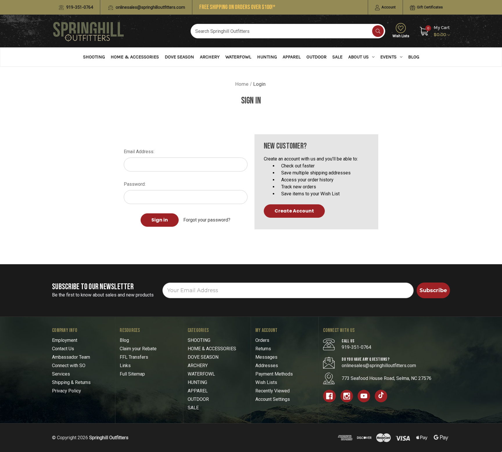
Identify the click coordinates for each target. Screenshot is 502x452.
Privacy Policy (66, 391)
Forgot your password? (206, 220)
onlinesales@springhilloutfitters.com (149, 7)
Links (125, 365)
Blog (413, 57)
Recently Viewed (272, 391)
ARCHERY (210, 57)
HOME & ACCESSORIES (135, 57)
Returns (263, 348)
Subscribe (433, 290)
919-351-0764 (79, 7)
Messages (266, 357)
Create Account (294, 211)
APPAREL (292, 57)
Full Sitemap (132, 374)
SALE (337, 57)
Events (388, 57)
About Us (358, 57)
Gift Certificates (429, 7)
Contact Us (63, 348)
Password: (135, 184)
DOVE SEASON (179, 57)
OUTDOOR (316, 57)
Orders (262, 340)
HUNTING (267, 57)
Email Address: (139, 151)
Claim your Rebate (138, 348)
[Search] (378, 31)
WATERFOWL (238, 57)
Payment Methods (274, 374)
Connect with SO (68, 365)
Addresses (266, 365)
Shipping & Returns (71, 382)
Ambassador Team (71, 357)
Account (388, 7)
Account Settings (272, 399)
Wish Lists (400, 36)
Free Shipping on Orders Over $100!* (237, 7)
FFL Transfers (134, 357)
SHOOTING (94, 57)
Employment (64, 340)
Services (61, 374)
